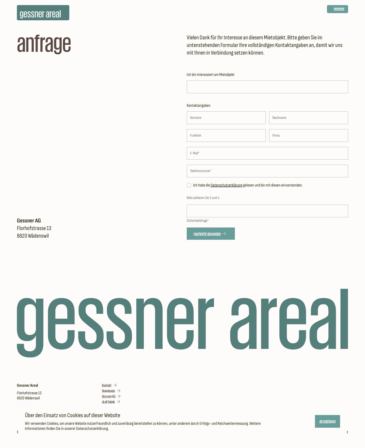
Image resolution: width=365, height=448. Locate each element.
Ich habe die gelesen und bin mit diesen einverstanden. (248, 185)
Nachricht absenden (207, 233)
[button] (109, 385)
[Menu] (337, 9)
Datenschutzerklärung (92, 428)
